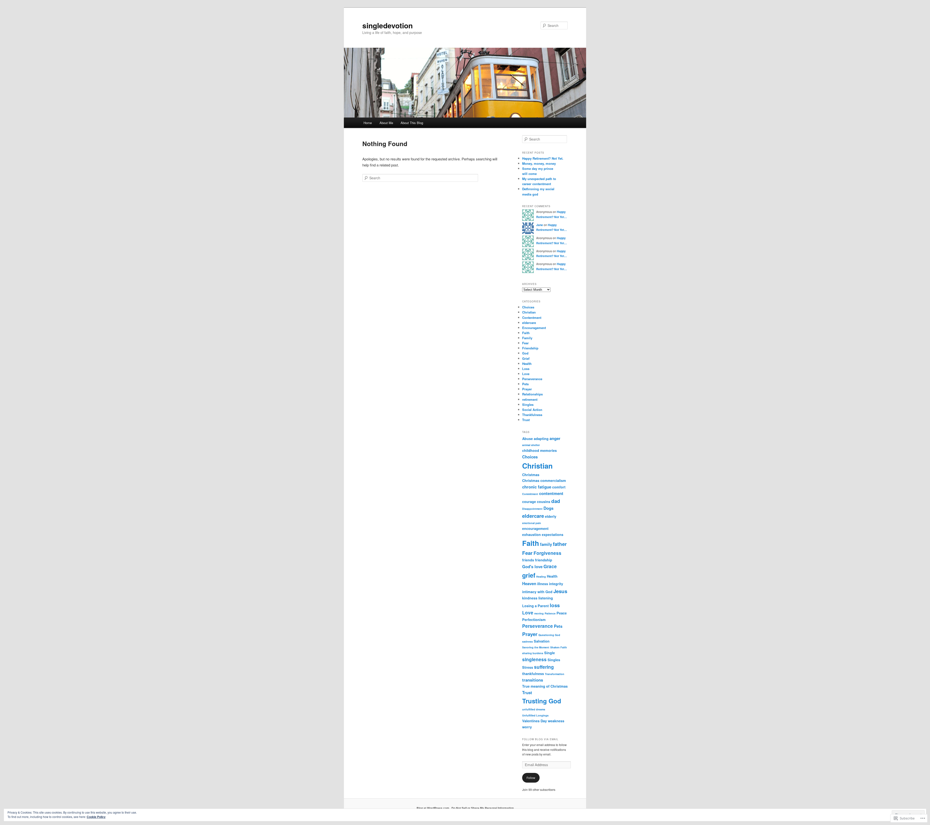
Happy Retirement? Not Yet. (542, 158)
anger (555, 438)
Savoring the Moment (535, 647)
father (560, 543)
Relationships (532, 394)
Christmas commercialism (544, 480)
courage (529, 501)
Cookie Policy (96, 817)
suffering (544, 667)
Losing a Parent (535, 605)
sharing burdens (532, 653)
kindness (529, 598)
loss (555, 605)
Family (527, 338)
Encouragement (534, 327)
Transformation (554, 674)
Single (549, 652)
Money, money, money (539, 163)
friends (528, 560)
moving (539, 613)
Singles (528, 404)
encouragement (535, 528)
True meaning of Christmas (545, 686)
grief (528, 575)
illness (542, 583)
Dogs (548, 508)
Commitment (530, 494)
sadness (527, 641)
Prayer (527, 389)
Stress (527, 667)
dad (555, 500)
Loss (525, 368)
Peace (562, 613)
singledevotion (387, 25)
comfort (559, 487)
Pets (525, 384)
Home (368, 122)
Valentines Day (534, 720)
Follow (531, 778)
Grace (550, 566)
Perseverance (532, 379)
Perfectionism (534, 619)
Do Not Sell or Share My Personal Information (482, 808)
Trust (526, 419)
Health (527, 363)
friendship (543, 560)
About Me (386, 122)
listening (545, 598)
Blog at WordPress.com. (433, 808)
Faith (526, 332)
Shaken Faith (558, 647)
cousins (543, 501)
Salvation (542, 641)
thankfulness (533, 673)
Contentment (531, 317)
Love (525, 373)
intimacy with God (537, 591)
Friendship (530, 348)
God (525, 353)
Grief (525, 358)
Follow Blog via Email (540, 739)
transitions (532, 680)
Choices (528, 307)
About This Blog (412, 122)
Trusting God (541, 700)
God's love (532, 566)
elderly (550, 516)
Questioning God (549, 635)
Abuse (527, 438)
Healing (541, 576)
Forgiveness (547, 553)
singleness (534, 659)
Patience (550, 613)
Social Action (532, 409)
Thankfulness (532, 414)
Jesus (560, 591)
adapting (541, 438)
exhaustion (531, 534)
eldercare (529, 322)
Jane (539, 225)
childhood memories (539, 450)
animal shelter (531, 445)
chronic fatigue (536, 487)
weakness (556, 720)
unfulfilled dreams (533, 709)
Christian (529, 312)
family (546, 544)
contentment (551, 493)
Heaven (529, 583)
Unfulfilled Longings (535, 715)
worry (527, 726)
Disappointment (532, 509)
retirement (529, 399)
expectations (552, 534)
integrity (556, 583)
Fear (525, 343)
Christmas (530, 474)
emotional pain (531, 523)
